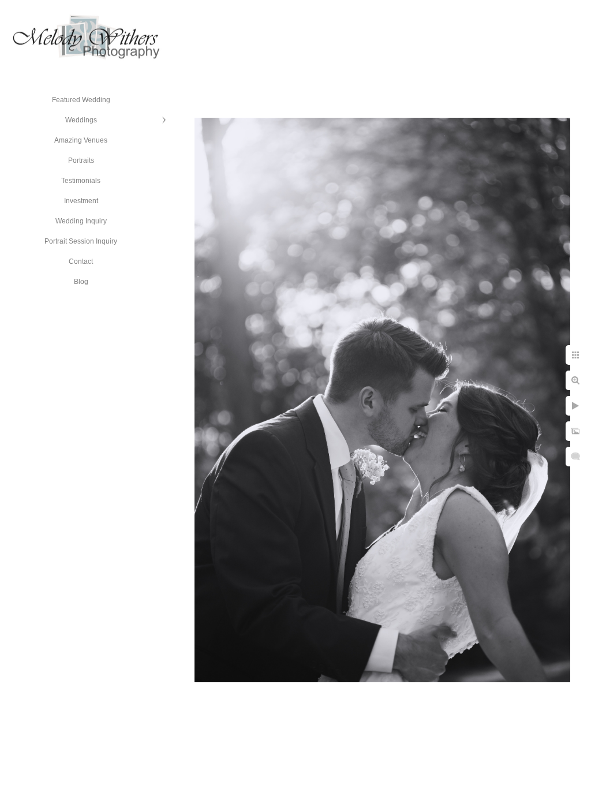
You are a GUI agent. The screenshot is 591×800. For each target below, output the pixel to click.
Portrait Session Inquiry (80, 241)
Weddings (81, 120)
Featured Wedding (81, 100)
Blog (81, 282)
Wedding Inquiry (81, 221)
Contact (81, 261)
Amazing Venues (80, 140)
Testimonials (80, 181)
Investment (81, 201)
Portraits (81, 160)
